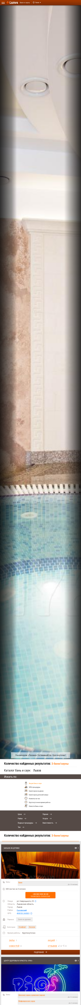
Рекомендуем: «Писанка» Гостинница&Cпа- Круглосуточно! (40, 755)
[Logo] (12, 2)
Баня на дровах (24, 919)
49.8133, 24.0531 (23, 913)
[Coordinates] (35, 901)
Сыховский (22, 910)
